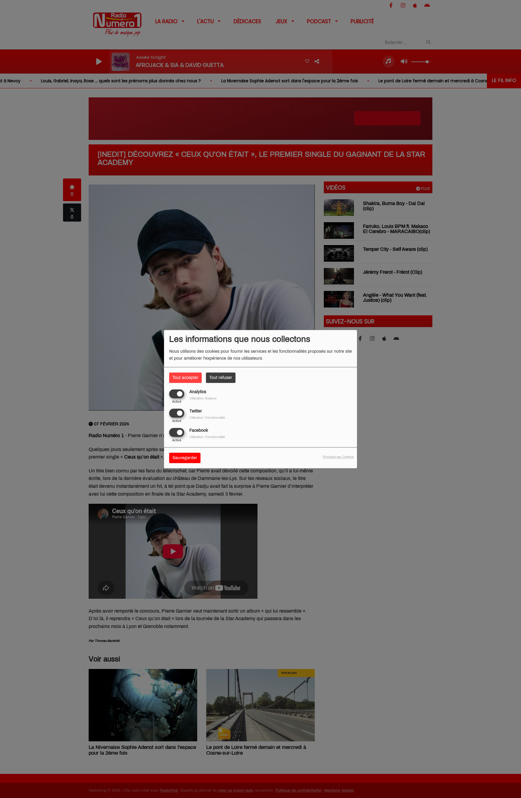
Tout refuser (220, 377)
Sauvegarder (184, 458)
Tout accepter (185, 377)
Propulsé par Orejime (338, 457)
